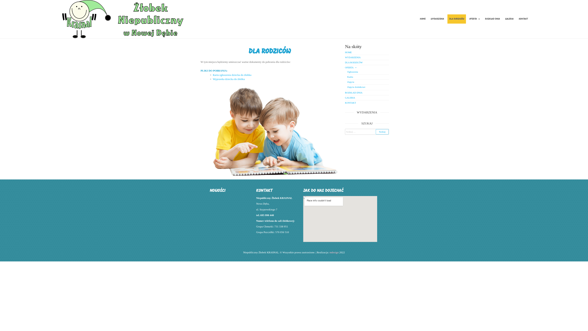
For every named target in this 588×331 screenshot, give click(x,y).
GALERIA (509, 19)
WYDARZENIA (437, 19)
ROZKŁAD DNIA (492, 19)
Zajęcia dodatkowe (356, 87)
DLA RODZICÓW (456, 19)
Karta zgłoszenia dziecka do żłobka (232, 75)
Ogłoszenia (352, 72)
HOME (423, 19)
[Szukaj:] (367, 132)
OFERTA (473, 19)
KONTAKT (523, 19)
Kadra (350, 77)
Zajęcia (350, 82)
